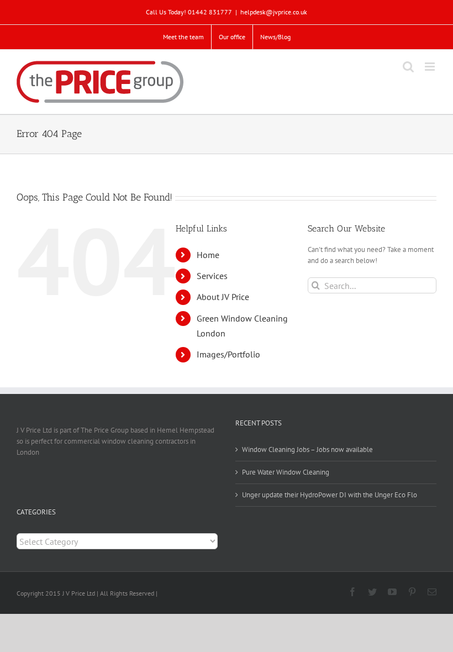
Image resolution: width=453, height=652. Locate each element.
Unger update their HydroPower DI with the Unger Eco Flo (329, 494)
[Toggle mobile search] (408, 66)
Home (208, 254)
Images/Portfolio (228, 354)
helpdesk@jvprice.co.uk (273, 12)
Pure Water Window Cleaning (285, 472)
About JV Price (223, 296)
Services (212, 275)
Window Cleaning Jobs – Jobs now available (307, 449)
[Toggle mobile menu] (430, 66)
